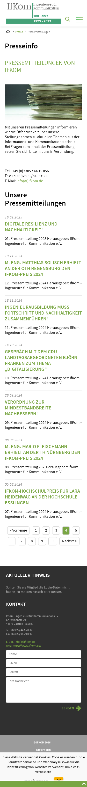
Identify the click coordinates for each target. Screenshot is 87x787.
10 (52, 541)
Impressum (43, 750)
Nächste (68, 541)
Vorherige (19, 530)
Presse (19, 32)
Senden (68, 708)
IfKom (8, 31)
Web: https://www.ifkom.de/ (23, 646)
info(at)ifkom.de (29, 181)
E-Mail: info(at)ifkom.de (20, 642)
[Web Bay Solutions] (33, 12)
